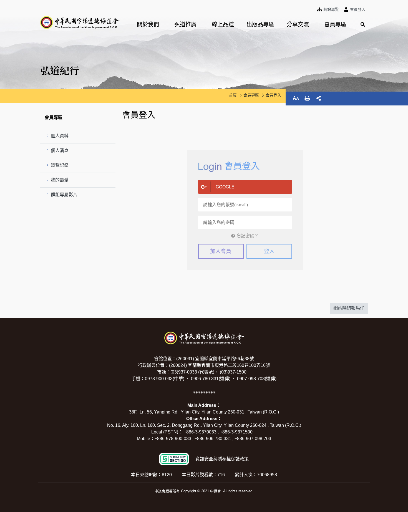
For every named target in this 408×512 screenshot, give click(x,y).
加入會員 (220, 251)
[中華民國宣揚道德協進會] (80, 22)
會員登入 (273, 95)
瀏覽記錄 (60, 165)
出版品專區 (260, 24)
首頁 (233, 95)
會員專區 (335, 24)
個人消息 (60, 150)
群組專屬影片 (64, 194)
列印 (307, 98)
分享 (318, 98)
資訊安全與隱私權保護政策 (222, 458)
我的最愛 (60, 180)
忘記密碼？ (247, 235)
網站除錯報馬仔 (348, 308)
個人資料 (60, 135)
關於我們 (148, 24)
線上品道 (223, 24)
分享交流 (298, 24)
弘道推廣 (185, 24)
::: (316, 9)
